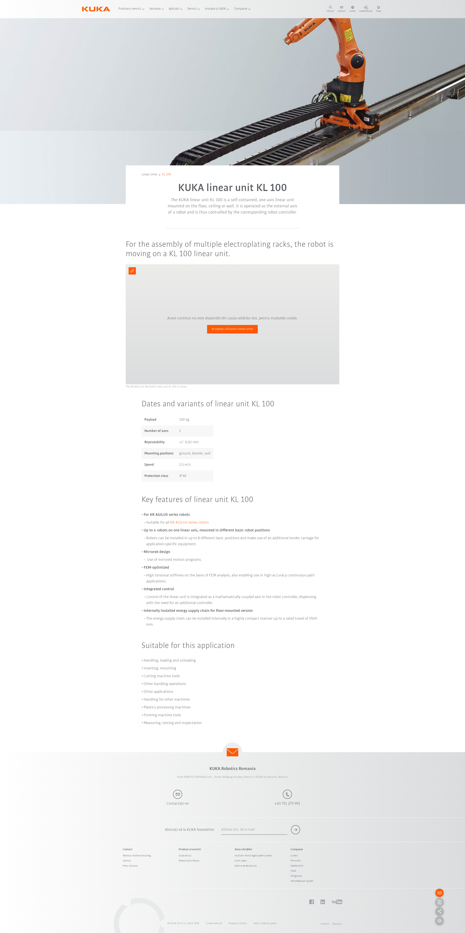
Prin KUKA (296, 860)
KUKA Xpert (241, 860)
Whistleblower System (302, 881)
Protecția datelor (238, 923)
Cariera (294, 855)
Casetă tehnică (214, 923)
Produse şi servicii (129, 9)
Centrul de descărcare (245, 866)
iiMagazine (296, 876)
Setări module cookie (264, 923)
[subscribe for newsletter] (295, 829)
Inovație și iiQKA (215, 9)
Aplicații (174, 9)
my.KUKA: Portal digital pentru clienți (253, 855)
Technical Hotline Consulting (137, 855)
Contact (127, 860)
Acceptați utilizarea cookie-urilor (232, 329)
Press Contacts (130, 866)
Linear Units (149, 174)
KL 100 (166, 174)
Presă (293, 871)
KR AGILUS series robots (189, 523)
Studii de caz (185, 855)
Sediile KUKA (297, 866)
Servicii (192, 9)
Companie (240, 9)
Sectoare (155, 9)
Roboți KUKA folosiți (189, 860)
